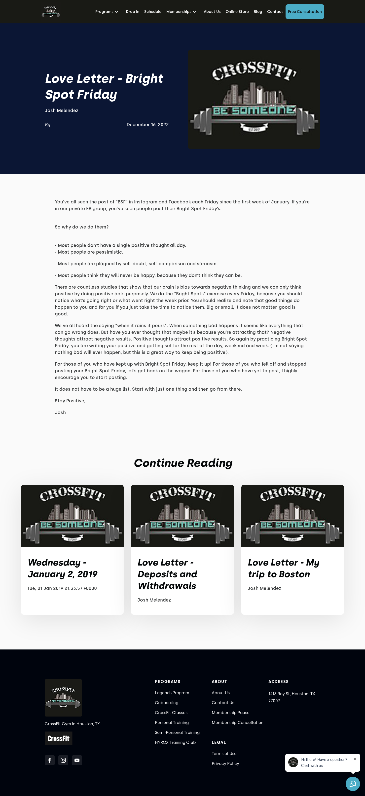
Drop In (132, 11)
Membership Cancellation (237, 722)
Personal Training (172, 722)
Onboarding (166, 702)
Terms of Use (224, 753)
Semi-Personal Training (177, 732)
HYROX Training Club (175, 742)
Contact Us (223, 702)
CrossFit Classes (171, 712)
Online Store (237, 11)
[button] (108, 11)
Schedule (152, 11)
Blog (258, 11)
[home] (51, 12)
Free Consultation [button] (305, 11)
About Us (212, 11)
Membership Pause (231, 712)
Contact (275, 11)
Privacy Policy (225, 763)
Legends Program (172, 692)
